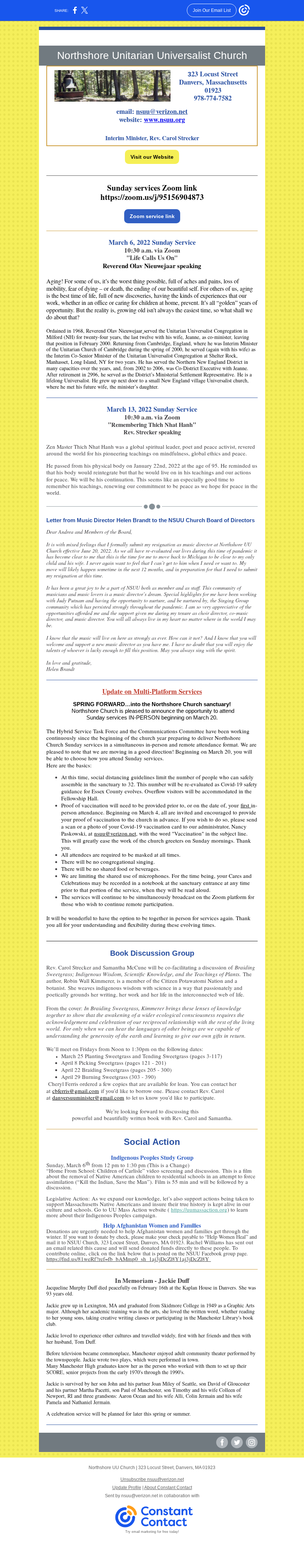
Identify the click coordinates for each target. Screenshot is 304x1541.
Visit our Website (152, 157)
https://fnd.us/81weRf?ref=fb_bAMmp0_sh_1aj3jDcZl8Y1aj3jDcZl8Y (128, 1258)
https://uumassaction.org (199, 1209)
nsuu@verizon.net (162, 111)
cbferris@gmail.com (75, 1090)
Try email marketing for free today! (152, 1532)
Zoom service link (152, 216)
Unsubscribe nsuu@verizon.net (152, 1479)
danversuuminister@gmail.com (88, 1097)
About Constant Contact (168, 1487)
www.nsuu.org (164, 119)
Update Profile (126, 1487)
